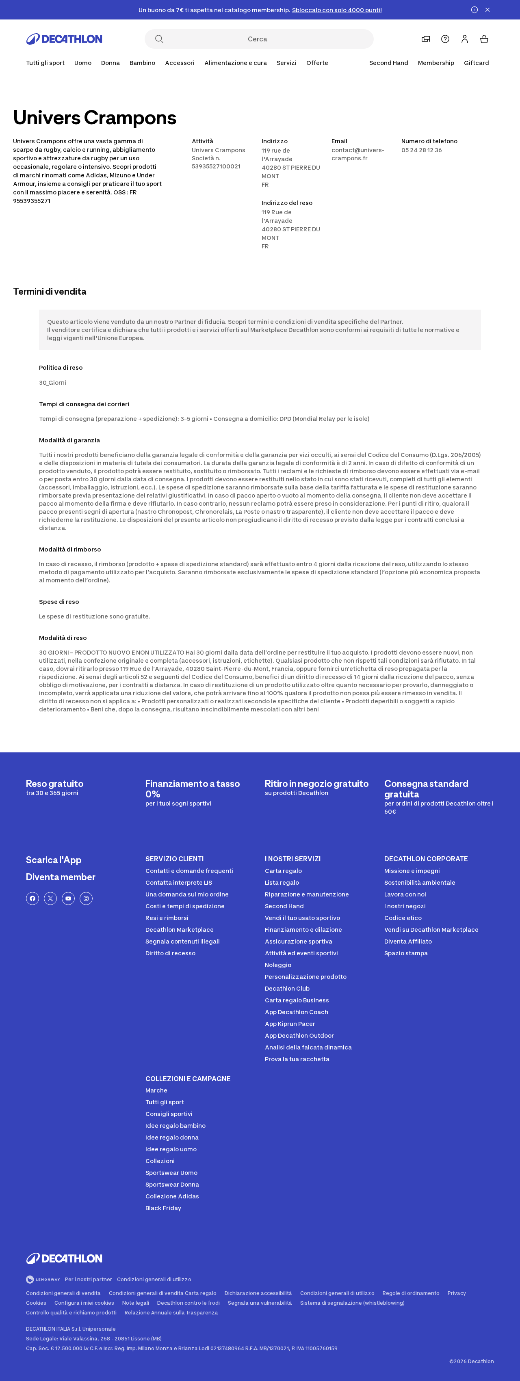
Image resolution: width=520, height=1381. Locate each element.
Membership (436, 62)
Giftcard (476, 62)
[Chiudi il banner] (487, 9)
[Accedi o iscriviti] (464, 39)
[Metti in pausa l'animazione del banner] (474, 9)
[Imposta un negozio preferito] (426, 39)
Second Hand (388, 62)
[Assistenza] (445, 39)
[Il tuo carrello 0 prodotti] (484, 39)
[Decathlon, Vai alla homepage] (64, 39)
